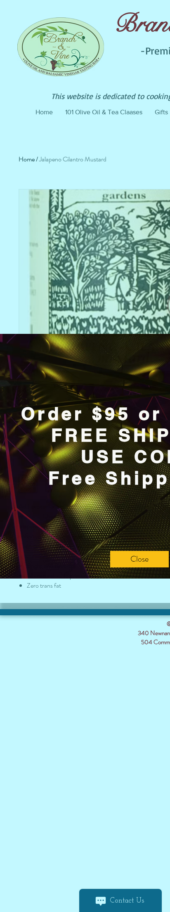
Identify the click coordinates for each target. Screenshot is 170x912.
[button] (139, 559)
